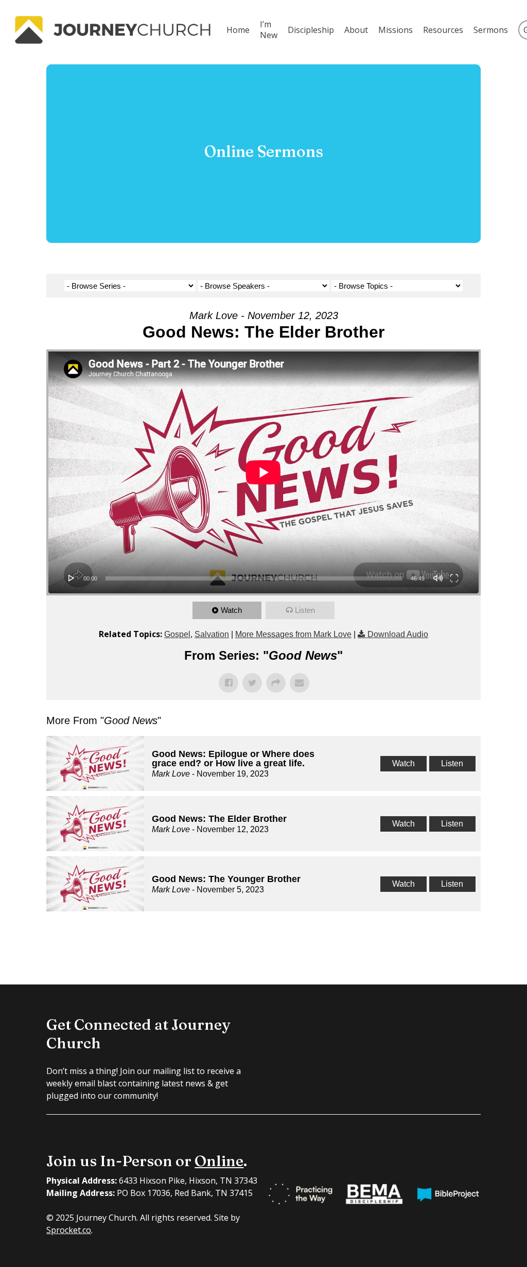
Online (219, 1161)
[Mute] (438, 578)
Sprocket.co (68, 1230)
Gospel (177, 634)
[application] (263, 472)
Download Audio (397, 634)
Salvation (212, 634)
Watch (231, 610)
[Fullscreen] (454, 578)
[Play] (71, 578)
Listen (305, 610)
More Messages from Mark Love (293, 634)
